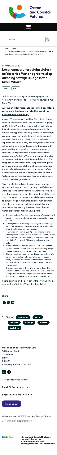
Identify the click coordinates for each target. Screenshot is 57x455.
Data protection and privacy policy (17, 421)
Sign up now (11, 403)
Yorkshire (14, 328)
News (14, 49)
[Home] (7, 49)
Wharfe (43, 322)
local (37, 317)
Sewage (29, 322)
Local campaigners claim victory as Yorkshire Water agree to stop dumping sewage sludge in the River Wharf (27, 75)
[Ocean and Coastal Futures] (29, 12)
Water (15, 88)
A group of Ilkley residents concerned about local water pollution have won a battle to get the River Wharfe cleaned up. (28, 111)
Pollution (14, 322)
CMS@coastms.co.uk (19, 387)
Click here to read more (38, 276)
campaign (23, 317)
